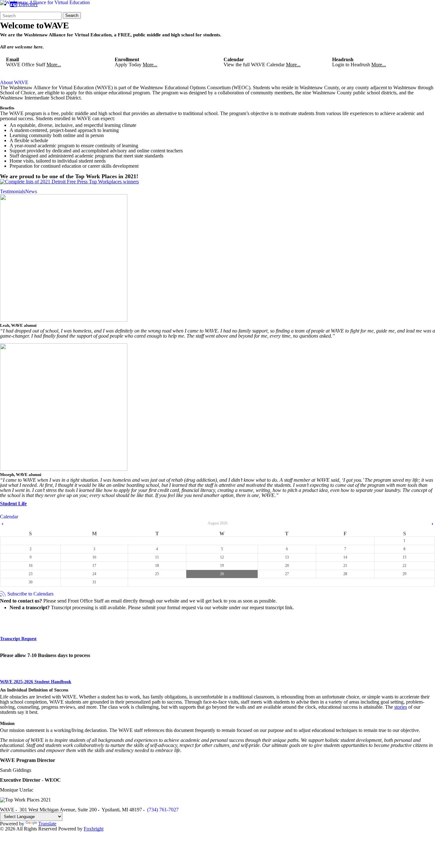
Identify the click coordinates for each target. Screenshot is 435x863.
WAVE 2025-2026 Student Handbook (35, 681)
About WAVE (14, 82)
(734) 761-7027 (163, 809)
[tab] (14, 82)
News (31, 191)
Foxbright (93, 828)
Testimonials (12, 191)
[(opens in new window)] (69, 181)
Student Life (13, 503)
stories (400, 707)
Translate (47, 823)
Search (71, 15)
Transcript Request (18, 638)
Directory (28, 4)
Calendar (9, 516)
